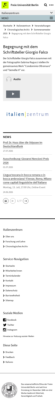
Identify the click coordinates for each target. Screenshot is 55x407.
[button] (6, 201)
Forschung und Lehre (15, 241)
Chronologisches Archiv (18, 29)
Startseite (7, 25)
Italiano (9, 361)
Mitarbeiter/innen (14, 270)
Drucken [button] (9, 352)
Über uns (10, 236)
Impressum (11, 285)
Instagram (12, 329)
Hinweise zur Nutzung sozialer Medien (18, 336)
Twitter (10, 324)
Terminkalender (13, 275)
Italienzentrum (23, 25)
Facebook (11, 319)
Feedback (10, 357)
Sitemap (9, 300)
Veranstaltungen (42, 25)
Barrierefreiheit (13, 295)
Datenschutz (11, 290)
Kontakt (9, 280)
